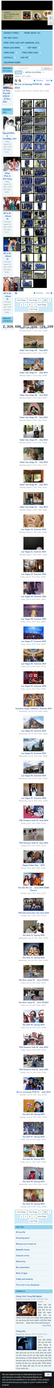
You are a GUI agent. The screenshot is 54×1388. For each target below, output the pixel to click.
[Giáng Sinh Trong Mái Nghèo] (26, 1308)
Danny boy (20, 1261)
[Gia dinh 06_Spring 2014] (33, 1150)
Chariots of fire (22, 1256)
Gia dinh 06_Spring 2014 (33, 1159)
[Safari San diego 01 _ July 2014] (33, 498)
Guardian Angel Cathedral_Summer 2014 (33, 708)
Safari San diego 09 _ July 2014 (34, 328)
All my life (20, 1232)
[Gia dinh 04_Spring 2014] (33, 1195)
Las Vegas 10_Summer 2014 (33, 574)
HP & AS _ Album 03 (7, 256)
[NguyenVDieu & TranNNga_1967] (13, 124)
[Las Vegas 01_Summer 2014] (33, 789)
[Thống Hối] (26, 1343)
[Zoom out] (19, 80)
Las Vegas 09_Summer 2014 (33, 596)
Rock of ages (22, 1273)
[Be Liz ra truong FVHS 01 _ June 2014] (33, 1083)
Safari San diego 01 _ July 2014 (34, 507)
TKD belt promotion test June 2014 (33, 913)
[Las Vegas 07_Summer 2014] (33, 632)
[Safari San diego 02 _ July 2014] (33, 476)
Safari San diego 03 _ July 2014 (34, 462)
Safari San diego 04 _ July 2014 (34, 440)
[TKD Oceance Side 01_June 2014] (33, 1061)
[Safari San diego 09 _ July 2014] (33, 319)
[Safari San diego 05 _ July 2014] (33, 409)
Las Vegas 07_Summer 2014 (33, 641)
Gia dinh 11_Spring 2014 (33, 935)
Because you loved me (26, 1244)
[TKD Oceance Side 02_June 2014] (33, 1038)
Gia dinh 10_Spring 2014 (33, 958)
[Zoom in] (16, 80)
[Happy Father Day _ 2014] (33, 856)
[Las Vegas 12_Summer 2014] (33, 521)
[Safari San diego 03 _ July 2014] (33, 453)
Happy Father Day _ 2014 (33, 865)
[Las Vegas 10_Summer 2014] (33, 565)
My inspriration (23, 1267)
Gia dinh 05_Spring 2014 (33, 1181)
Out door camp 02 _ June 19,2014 (33, 980)
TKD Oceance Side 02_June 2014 (33, 1047)
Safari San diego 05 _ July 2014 (34, 417)
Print (16, 293)
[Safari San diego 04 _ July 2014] (33, 431)
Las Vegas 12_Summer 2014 (33, 529)
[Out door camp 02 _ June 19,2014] (33, 971)
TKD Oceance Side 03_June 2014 (33, 843)
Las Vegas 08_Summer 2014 (33, 619)
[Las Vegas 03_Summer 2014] (33, 744)
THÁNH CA (20, 1291)
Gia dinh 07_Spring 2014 (33, 1137)
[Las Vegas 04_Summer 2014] (33, 722)
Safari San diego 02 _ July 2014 (34, 485)
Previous (39, 81)
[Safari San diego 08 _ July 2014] (33, 341)
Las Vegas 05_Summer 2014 (33, 686)
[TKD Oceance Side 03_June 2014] (33, 834)
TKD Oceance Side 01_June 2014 (33, 1069)
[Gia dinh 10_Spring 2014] (33, 949)
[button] (13, 47)
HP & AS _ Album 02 (7, 296)
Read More (46, 1326)
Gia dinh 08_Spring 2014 (33, 1114)
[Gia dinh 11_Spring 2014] (33, 926)
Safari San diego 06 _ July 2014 (34, 395)
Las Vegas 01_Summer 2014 (33, 798)
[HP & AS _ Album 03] (13, 244)
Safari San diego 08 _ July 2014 (34, 350)
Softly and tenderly (24, 1279)
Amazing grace (22, 1238)
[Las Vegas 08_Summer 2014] (33, 610)
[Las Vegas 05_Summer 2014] (33, 677)
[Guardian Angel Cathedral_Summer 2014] (33, 700)
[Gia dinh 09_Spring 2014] (33, 1016)
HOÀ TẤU (20, 1227)
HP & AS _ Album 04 (7, 216)
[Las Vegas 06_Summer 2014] (33, 655)
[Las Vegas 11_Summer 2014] (33, 543)
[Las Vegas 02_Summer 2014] (33, 767)
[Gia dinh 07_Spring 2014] (33, 1128)
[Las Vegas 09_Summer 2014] (33, 588)
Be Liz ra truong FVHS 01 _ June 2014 (33, 1092)
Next (48, 81)
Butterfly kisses (23, 1250)
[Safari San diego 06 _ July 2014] (33, 386)
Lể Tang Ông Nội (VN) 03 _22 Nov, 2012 (6, 96)
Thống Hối (20, 1331)
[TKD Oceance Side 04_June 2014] (33, 812)
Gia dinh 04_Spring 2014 (33, 1204)
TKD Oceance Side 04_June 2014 (33, 820)
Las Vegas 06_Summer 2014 (33, 664)
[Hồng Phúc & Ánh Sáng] (13, 164)
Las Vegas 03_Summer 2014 (33, 753)
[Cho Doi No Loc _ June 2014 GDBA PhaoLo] (33, 879)
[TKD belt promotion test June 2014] (33, 904)
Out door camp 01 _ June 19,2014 (33, 1002)
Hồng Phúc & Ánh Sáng (7, 176)
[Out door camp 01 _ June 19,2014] (33, 994)
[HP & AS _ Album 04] (13, 204)
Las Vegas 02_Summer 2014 (33, 776)
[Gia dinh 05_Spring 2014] (33, 1173)
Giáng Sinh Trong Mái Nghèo (29, 1296)
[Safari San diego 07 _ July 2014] (33, 364)
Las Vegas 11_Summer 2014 (33, 552)
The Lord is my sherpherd (27, 1285)
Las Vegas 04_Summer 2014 (33, 731)
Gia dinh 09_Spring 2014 (33, 1025)
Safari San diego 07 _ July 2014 (34, 373)
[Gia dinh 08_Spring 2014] (33, 1105)
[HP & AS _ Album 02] (13, 284)
